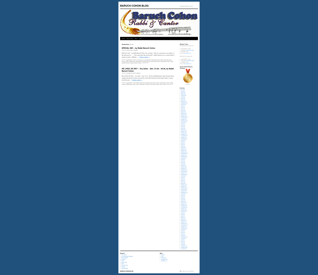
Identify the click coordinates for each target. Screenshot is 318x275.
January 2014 (183, 204)
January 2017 (183, 150)
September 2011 (184, 237)
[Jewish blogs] (188, 85)
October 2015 (183, 173)
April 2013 (183, 217)
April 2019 (183, 110)
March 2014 (183, 201)
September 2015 (184, 174)
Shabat (131, 62)
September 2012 (184, 228)
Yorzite (139, 62)
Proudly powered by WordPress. (187, 271)
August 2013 (183, 211)
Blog (159, 59)
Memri (122, 263)
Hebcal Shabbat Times (187, 53)
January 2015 (183, 186)
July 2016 (183, 159)
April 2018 (183, 128)
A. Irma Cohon (140, 59)
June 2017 (183, 143)
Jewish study (153, 61)
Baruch (136, 50)
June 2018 (183, 125)
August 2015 (183, 175)
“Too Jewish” (124, 254)
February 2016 (184, 167)
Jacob (154, 82)
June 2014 (183, 196)
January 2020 (183, 101)
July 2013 (183, 213)
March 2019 (183, 111)
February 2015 (184, 184)
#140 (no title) (129, 38)
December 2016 (184, 152)
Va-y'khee (153, 84)
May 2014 (183, 198)
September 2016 (184, 156)
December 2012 (184, 223)
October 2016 (183, 155)
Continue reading (144, 57)
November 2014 (184, 189)
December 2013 (184, 205)
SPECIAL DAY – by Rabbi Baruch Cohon (138, 48)
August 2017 (183, 140)
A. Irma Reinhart (147, 59)
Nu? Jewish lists (124, 265)
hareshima (123, 259)
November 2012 (184, 225)
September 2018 (184, 120)
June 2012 (183, 232)
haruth (122, 260)
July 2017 (183, 141)
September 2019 (184, 103)
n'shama (124, 84)
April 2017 (183, 146)
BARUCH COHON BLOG (134, 5)
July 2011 (183, 240)
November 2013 (184, 207)
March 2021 (183, 94)
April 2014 (183, 199)
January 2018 (183, 132)
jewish (127, 61)
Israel (151, 82)
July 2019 (183, 106)
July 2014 (183, 195)
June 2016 (183, 161)
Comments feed (164, 259)
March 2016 (183, 165)
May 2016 (183, 162)
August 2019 (183, 104)
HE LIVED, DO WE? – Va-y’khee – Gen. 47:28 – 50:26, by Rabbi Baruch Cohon (148, 69)
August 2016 (183, 158)
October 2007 (183, 248)
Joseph (168, 82)
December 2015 (184, 170)
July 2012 (183, 231)
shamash (123, 266)
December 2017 (184, 134)
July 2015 (183, 177)
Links (140, 38)
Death (141, 82)
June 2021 (183, 89)
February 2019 (184, 113)
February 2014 (184, 202)
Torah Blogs (142, 84)
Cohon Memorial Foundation (127, 256)
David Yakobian (124, 257)
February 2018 (184, 131)
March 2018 (183, 129)
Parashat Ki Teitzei (190, 60)
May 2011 (183, 242)
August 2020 (183, 95)
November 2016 (184, 153)
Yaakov (157, 84)
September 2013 (184, 210)
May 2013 (183, 216)
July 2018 (183, 123)
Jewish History (138, 61)
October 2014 (183, 190)
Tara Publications (124, 268)
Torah (137, 84)
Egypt (144, 82)
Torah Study (147, 84)
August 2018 (183, 122)
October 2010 (183, 245)
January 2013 (183, 222)
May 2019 (183, 109)
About (136, 38)
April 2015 (183, 181)
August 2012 (183, 229)
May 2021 (183, 91)
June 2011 (183, 241)
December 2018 (184, 116)
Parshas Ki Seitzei (190, 50)
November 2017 (184, 135)
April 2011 (183, 244)
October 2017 (183, 137)
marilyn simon (124, 262)
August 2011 (183, 238)
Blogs (162, 59)
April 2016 (183, 164)
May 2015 (183, 180)
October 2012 (183, 226)
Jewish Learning (146, 61)
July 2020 (183, 97)
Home (123, 38)
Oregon (158, 61)
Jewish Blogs (129, 59)
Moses (171, 82)
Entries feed (163, 257)
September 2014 (184, 192)
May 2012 (183, 234)
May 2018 (183, 126)
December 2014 (184, 187)
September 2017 (184, 138)
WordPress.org (164, 260)
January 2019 (183, 114)
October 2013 (183, 208)
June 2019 (183, 107)
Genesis (148, 82)
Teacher (135, 62)
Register (162, 254)
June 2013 (183, 214)
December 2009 (184, 247)
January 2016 (183, 168)
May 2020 (183, 100)
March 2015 (183, 183)
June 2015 (183, 178)
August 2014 (183, 193)
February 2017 (184, 149)
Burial (138, 82)
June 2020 (183, 98)
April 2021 (183, 92)
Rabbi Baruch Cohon (165, 61)
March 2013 (183, 219)
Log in (162, 256)
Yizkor (160, 84)
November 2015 (184, 171)
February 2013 (184, 220)
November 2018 (184, 117)
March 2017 (183, 147)
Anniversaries (154, 59)
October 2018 (183, 119)
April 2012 (183, 235)
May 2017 (183, 144)
